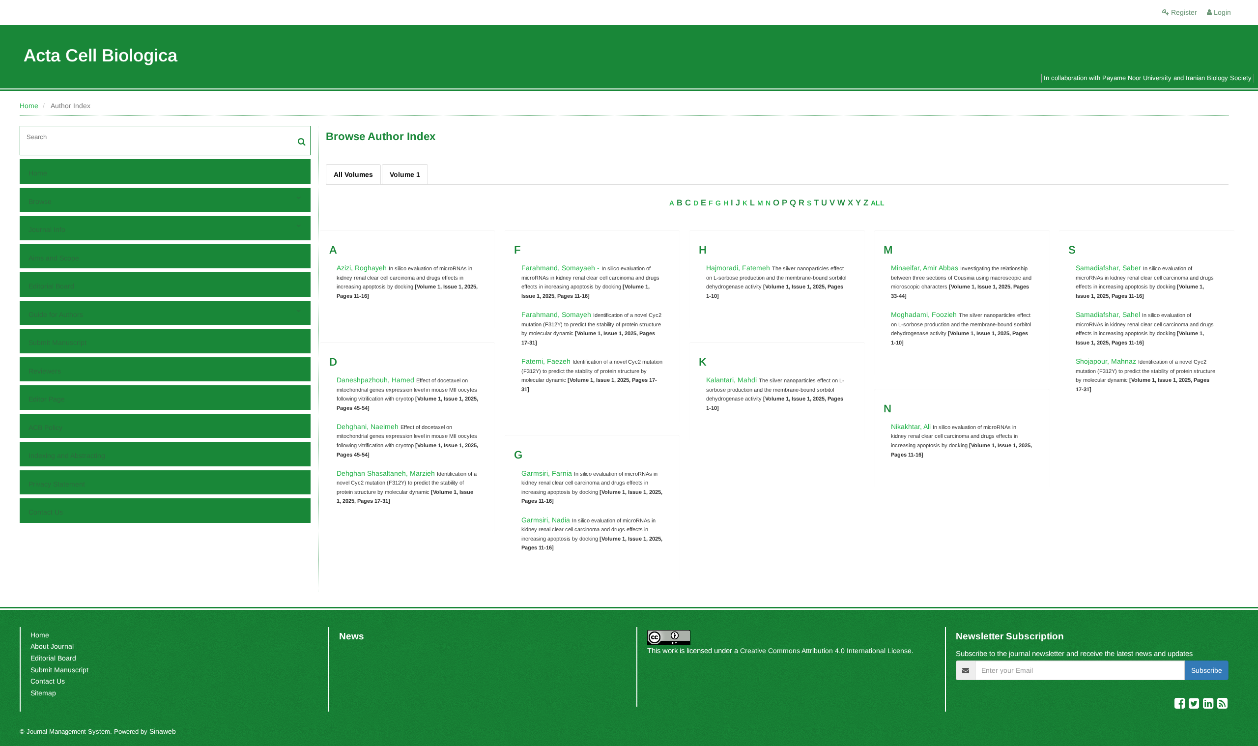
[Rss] (1222, 705)
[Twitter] (1195, 705)
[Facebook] (1180, 705)
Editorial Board (51, 286)
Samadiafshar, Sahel (1109, 314)
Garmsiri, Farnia (547, 473)
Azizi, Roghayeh (363, 268)
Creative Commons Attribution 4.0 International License (826, 651)
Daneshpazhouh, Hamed (376, 380)
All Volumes (353, 174)
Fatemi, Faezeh (546, 361)
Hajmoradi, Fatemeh (739, 268)
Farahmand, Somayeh (557, 314)
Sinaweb (162, 731)
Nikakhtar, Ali (912, 426)
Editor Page (47, 399)
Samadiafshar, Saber (1109, 268)
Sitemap (43, 693)
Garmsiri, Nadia (546, 520)
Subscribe (1206, 670)
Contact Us (46, 512)
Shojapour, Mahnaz (1107, 361)
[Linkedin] (1209, 705)
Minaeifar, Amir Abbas (924, 268)
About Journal (52, 646)
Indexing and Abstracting (67, 455)
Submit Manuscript (57, 342)
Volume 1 (405, 174)
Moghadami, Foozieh (925, 314)
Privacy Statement (57, 484)
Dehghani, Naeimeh (368, 426)
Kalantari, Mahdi (732, 380)
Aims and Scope (54, 258)
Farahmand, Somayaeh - (560, 268)
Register (1183, 12)
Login (1221, 12)
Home (29, 106)
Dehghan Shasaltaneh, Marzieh (387, 473)
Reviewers (45, 371)
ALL (878, 203)
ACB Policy (45, 427)
